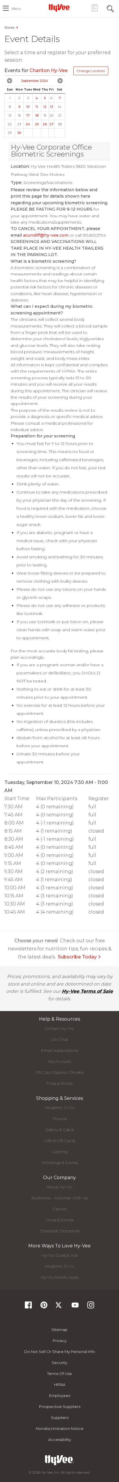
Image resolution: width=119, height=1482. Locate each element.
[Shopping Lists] (94, 8)
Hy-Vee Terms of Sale (87, 991)
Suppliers (59, 1417)
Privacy (59, 1340)
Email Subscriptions (59, 1050)
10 (27, 107)
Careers (59, 1209)
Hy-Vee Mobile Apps (59, 1277)
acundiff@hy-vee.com (45, 235)
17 (27, 115)
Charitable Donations (59, 1231)
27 (51, 124)
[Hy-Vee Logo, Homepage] (59, 8)
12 (45, 107)
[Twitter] (59, 1307)
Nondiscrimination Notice (59, 1428)
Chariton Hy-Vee (49, 70)
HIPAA (59, 1384)
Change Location (91, 71)
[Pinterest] (43, 1307)
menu (16, 8)
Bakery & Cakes (59, 1129)
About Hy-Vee (59, 1187)
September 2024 (34, 81)
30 (19, 133)
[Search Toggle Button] (110, 8)
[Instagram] (90, 1307)
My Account (59, 1061)
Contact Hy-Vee (59, 1028)
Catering (60, 1151)
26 (45, 124)
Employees (59, 1395)
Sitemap (59, 1329)
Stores (9, 27)
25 (37, 124)
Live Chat (59, 1039)
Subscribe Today (77, 957)
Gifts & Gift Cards (59, 1140)
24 (28, 124)
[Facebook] (28, 1307)
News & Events (59, 1220)
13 (51, 107)
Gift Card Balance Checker (59, 1072)
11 (37, 107)
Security (59, 1362)
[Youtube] (75, 1307)
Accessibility (59, 1439)
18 (36, 115)
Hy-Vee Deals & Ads (60, 1255)
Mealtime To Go (59, 1107)
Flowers (60, 1118)
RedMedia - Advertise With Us (59, 1198)
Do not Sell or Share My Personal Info (59, 1351)
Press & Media (59, 1083)
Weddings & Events (60, 1162)
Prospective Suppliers (59, 1406)
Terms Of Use (59, 1373)
